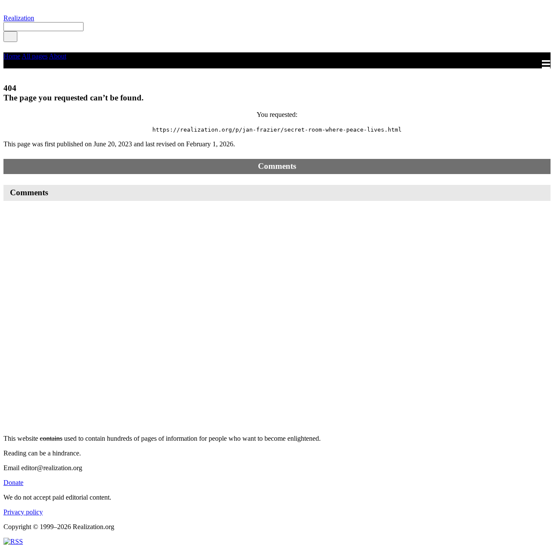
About (57, 56)
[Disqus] (277, 318)
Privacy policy (23, 512)
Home (11, 56)
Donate (13, 482)
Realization (18, 18)
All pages (35, 56)
